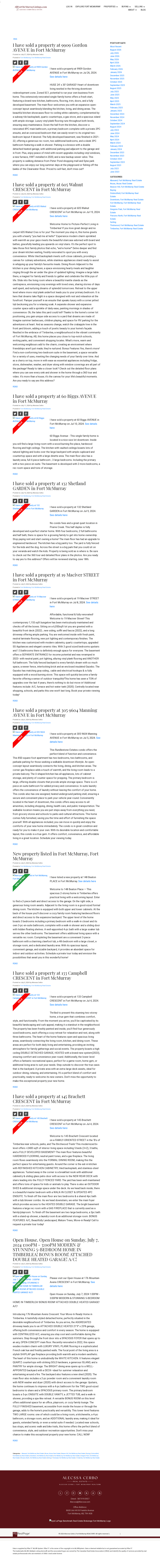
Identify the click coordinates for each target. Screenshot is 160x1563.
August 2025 (115, 88)
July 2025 (114, 91)
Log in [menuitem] (69, 6)
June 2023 (114, 172)
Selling (139, 6)
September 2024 (117, 123)
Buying (125, 6)
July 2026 (114, 53)
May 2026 (114, 59)
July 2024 (114, 130)
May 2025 (114, 98)
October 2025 (116, 82)
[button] (60, 1493)
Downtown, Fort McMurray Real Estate (41, 1456)
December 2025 (117, 75)
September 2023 (117, 162)
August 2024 (115, 127)
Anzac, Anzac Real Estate (53, 1453)
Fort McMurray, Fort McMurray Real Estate (35, 58)
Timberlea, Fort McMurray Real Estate (88, 1458)
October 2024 (116, 120)
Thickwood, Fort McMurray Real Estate (64, 1458)
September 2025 (117, 85)
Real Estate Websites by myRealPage (134, 1534)
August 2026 (115, 50)
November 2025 (117, 78)
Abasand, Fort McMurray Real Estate (33, 1453)
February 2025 (116, 107)
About (131, 10)
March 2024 (115, 143)
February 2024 (116, 146)
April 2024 (114, 140)
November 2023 (117, 156)
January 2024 (116, 149)
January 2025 (116, 111)
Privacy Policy (115, 1534)
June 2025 (114, 95)
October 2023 (116, 159)
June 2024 (114, 133)
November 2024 (117, 117)
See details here (59, 76)
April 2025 (114, 101)
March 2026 (115, 66)
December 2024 (117, 114)
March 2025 (115, 104)
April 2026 (114, 62)
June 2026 (114, 56)
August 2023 (115, 165)
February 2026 (116, 69)
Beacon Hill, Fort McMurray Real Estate (73, 1453)
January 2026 (116, 72)
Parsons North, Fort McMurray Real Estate (33, 1458)
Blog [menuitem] (143, 10)
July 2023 (114, 168)
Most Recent (115, 46)
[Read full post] (30, 76)
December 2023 (117, 152)
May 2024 (114, 136)
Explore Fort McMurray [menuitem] (88, 6)
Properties (110, 6)
